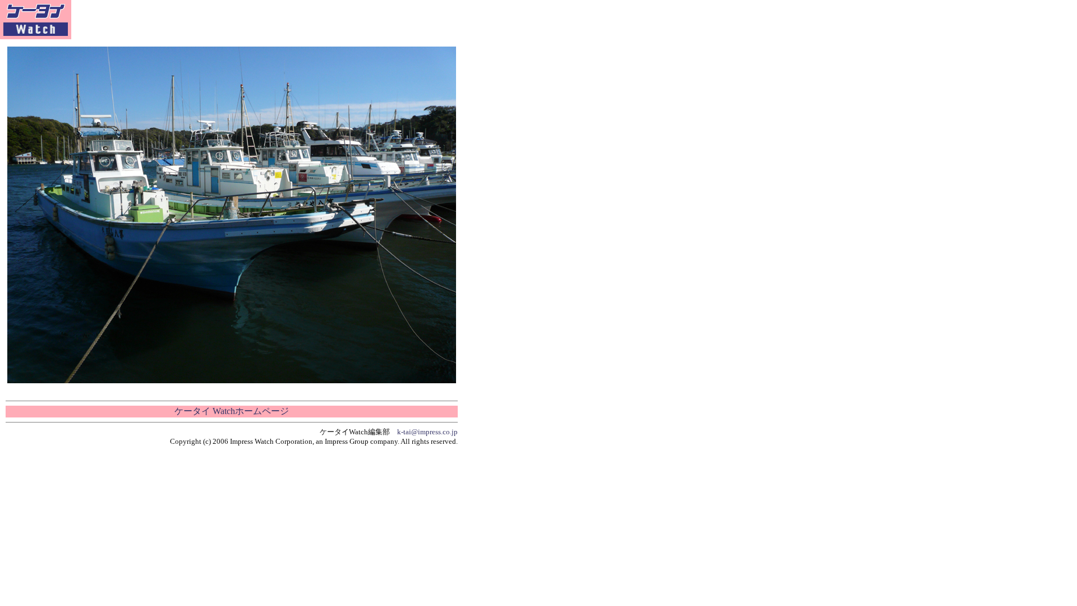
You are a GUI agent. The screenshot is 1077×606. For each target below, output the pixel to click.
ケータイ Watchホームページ (231, 411)
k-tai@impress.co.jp (427, 432)
